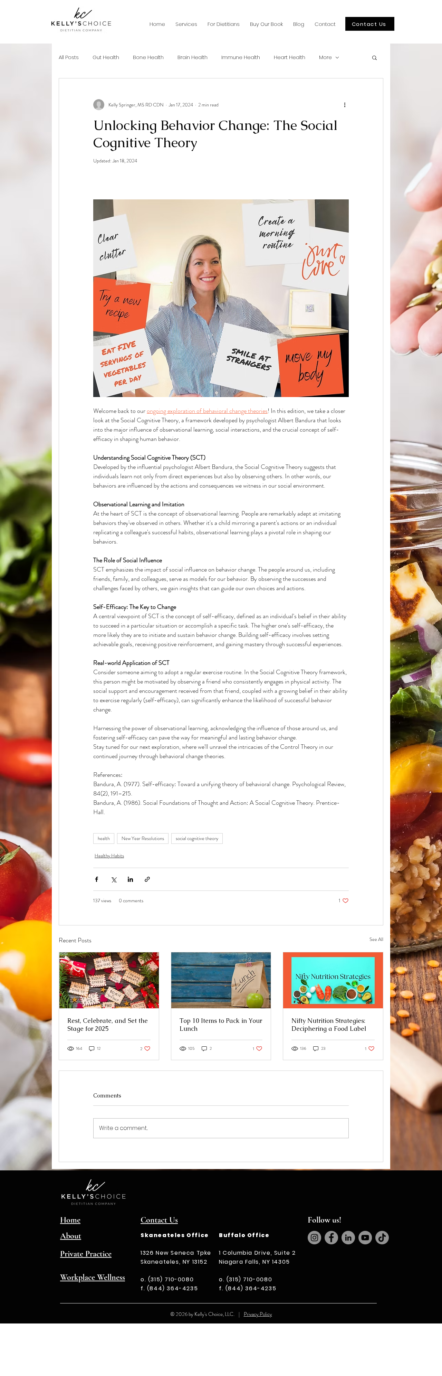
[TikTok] (382, 1237)
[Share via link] (147, 879)
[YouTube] (365, 1237)
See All (376, 939)
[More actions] (344, 105)
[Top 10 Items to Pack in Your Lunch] (221, 980)
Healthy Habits (109, 855)
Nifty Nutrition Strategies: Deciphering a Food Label (328, 1025)
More (325, 57)
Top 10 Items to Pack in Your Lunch (221, 1025)
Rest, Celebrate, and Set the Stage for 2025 (107, 1025)
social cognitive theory (197, 838)
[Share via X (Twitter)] (113, 879)
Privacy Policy (258, 1314)
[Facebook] (331, 1237)
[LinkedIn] (348, 1237)
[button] (186, 24)
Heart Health (289, 57)
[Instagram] (314, 1237)
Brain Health (192, 57)
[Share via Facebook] (96, 879)
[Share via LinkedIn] (130, 879)
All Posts (69, 57)
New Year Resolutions (143, 838)
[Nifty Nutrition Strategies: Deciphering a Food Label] (333, 980)
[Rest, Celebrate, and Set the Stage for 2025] (109, 980)
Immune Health (240, 57)
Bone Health (148, 57)
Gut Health (106, 57)
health (104, 838)
